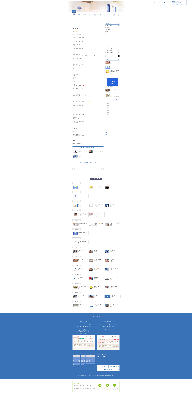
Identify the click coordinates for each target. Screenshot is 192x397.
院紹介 (114, 15)
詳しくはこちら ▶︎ (83, 333)
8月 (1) (107, 103)
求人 (76, 238)
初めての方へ (80, 15)
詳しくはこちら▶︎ (180, 4)
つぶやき (80, 151)
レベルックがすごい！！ (114, 61)
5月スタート (80, 150)
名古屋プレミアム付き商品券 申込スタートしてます (114, 71)
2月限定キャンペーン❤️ (97, 277)
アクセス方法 (96, 295)
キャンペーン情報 (109, 48)
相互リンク (109, 29)
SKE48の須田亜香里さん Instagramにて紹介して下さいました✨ (98, 214)
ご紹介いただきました (110, 33)
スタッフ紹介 (99, 15)
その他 (107, 27)
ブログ (104, 15)
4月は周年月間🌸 (81, 277)
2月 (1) (107, 114)
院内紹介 (109, 46)
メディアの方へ (109, 15)
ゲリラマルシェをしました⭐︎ (114, 268)
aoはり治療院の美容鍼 (97, 259)
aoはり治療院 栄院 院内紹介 (82, 232)
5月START (95, 250)
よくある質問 (94, 15)
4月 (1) (107, 110)
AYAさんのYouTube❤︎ (113, 286)
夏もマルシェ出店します (98, 304)
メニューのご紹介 (109, 25)
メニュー (85, 15)
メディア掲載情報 (109, 50)
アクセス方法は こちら (110, 52)
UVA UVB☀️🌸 (96, 150)
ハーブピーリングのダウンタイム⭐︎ (114, 90)
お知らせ (76, 183)
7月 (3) (107, 105)
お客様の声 (89, 15)
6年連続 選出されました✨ (98, 286)
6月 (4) (107, 107)
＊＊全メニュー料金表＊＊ (111, 86)
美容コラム (108, 35)
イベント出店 (76, 301)
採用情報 (118, 15)
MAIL (189, 1)
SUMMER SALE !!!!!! (113, 66)
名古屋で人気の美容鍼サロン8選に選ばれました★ (114, 94)
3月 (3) (107, 112)
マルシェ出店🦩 (80, 304)
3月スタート (80, 250)
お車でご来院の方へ (81, 295)
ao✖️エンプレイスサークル (114, 250)
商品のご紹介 (108, 31)
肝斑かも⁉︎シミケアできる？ (82, 223)
